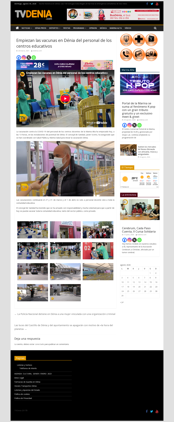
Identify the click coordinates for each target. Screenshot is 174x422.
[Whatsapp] (33, 57)
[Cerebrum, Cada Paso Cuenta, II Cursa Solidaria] (140, 200)
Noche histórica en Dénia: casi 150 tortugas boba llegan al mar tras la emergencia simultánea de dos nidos (83, 3)
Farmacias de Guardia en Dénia (27, 382)
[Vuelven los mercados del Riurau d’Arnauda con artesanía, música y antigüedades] (128, 145)
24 (123, 291)
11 (128, 282)
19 (134, 287)
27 (139, 291)
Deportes (53, 28)
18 (128, 287)
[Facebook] (19, 57)
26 (134, 291)
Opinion (93, 28)
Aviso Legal (19, 378)
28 (145, 291)
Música (103, 28)
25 (128, 291)
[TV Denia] (17, 28)
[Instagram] (24, 57)
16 (156, 282)
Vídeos (128, 28)
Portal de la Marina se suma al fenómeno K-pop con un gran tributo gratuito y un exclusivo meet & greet (138, 110)
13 (139, 282)
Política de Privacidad (23, 398)
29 (151, 291)
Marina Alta (116, 28)
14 (145, 282)
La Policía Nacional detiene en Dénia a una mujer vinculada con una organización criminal (64, 314)
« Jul (121, 302)
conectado (39, 344)
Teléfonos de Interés (28, 368)
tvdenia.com (37, 51)
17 (123, 287)
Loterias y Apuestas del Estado (27, 390)
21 (145, 287)
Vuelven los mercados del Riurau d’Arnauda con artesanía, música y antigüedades (147, 151)
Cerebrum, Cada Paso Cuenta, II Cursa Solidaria (139, 229)
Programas (78, 28)
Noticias (26, 28)
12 (134, 282)
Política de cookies (22, 394)
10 (123, 282)
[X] (28, 57)
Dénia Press (40, 28)
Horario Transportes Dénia (25, 386)
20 (139, 287)
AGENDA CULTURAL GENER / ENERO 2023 (33, 373)
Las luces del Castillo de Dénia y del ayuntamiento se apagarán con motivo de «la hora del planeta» (63, 327)
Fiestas (66, 28)
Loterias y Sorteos (24, 365)
